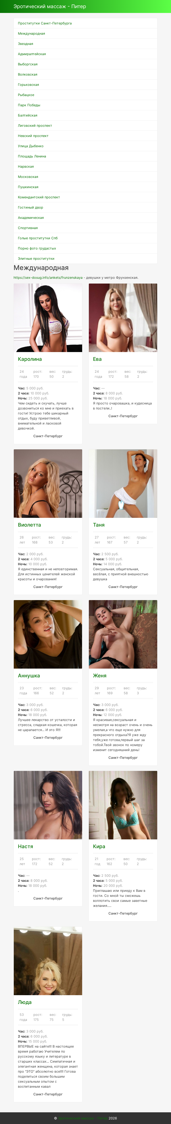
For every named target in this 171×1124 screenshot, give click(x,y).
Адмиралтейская (32, 54)
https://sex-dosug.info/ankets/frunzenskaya (48, 277)
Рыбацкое (26, 95)
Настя (25, 846)
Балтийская (27, 115)
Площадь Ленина (32, 156)
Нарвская (26, 166)
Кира (99, 846)
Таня (99, 525)
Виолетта (29, 525)
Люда (25, 1002)
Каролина (30, 359)
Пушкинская (28, 187)
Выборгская (28, 64)
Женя (100, 676)
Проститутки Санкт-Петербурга (45, 23)
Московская (28, 177)
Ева (97, 359)
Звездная (25, 44)
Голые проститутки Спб (38, 238)
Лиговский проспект (35, 125)
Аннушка (29, 676)
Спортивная (28, 228)
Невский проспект (33, 136)
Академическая (31, 217)
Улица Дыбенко (31, 146)
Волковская (27, 74)
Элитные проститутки (36, 258)
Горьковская (28, 84)
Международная (31, 33)
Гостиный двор (30, 207)
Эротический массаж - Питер (50, 6)
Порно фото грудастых (37, 248)
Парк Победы (29, 105)
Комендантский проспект (39, 197)
